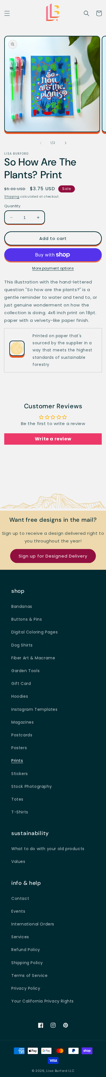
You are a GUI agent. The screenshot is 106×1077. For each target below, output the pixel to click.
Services (20, 937)
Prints (17, 760)
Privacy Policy (25, 988)
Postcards (21, 735)
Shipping (12, 196)
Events (18, 911)
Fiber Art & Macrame (33, 658)
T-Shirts (19, 812)
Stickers (19, 773)
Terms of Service (29, 975)
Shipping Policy (27, 963)
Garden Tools (25, 671)
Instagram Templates (34, 709)
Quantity (12, 206)
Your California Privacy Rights (42, 1001)
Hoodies (19, 696)
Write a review (53, 439)
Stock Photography (31, 786)
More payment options (53, 268)
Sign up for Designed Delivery (53, 556)
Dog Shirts (22, 645)
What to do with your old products (48, 849)
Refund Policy (25, 949)
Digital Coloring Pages (34, 632)
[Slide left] (40, 143)
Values (18, 861)
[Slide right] (65, 143)
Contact (20, 898)
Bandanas (21, 606)
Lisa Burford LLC (60, 1070)
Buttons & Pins (26, 619)
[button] (7, 13)
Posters (19, 748)
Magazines (22, 722)
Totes (17, 799)
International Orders (32, 924)
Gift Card (21, 683)
